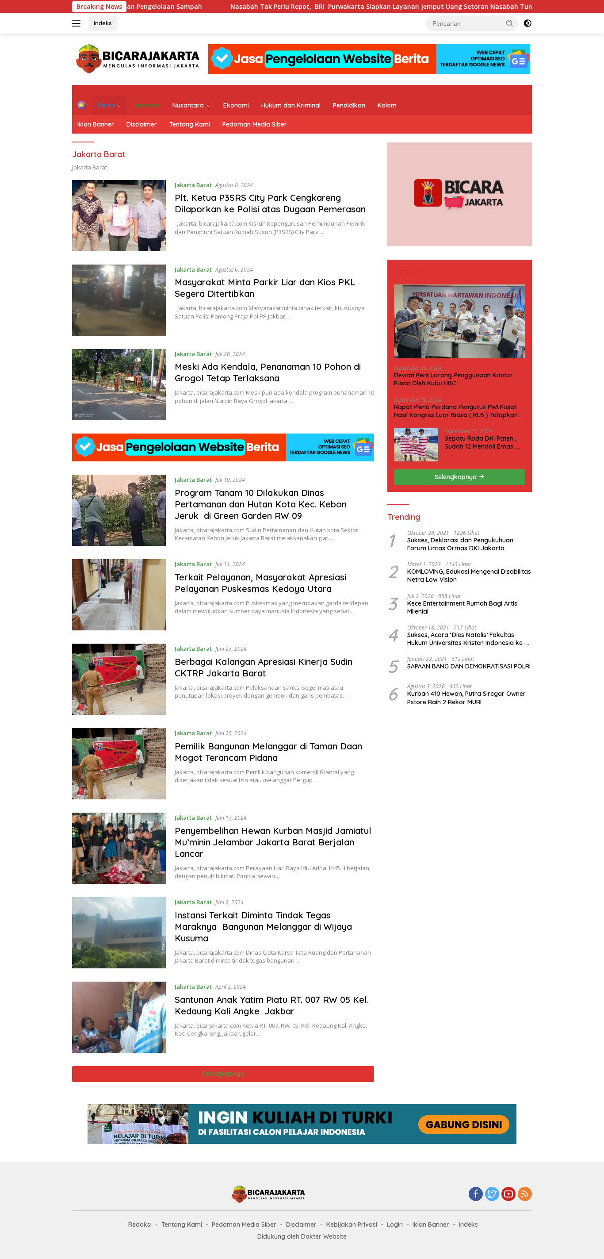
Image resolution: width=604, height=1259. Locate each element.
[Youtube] (508, 1194)
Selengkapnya (223, 1074)
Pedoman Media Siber (254, 124)
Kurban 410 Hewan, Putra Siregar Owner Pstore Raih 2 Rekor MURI (466, 698)
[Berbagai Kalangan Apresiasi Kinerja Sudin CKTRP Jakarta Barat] (119, 679)
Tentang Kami (189, 124)
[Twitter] (492, 1194)
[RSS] (525, 1194)
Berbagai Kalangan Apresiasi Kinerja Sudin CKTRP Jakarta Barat (263, 667)
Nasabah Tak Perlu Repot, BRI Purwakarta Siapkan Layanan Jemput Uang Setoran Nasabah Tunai (284, 7)
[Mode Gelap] (527, 23)
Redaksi (140, 1224)
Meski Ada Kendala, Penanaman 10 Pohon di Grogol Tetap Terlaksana (268, 372)
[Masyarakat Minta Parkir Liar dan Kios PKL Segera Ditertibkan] (119, 300)
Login (395, 1224)
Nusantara (188, 105)
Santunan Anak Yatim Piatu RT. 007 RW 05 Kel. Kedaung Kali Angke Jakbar (272, 1005)
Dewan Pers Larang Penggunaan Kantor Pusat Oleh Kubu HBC (453, 379)
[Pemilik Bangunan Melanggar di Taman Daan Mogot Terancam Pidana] (119, 763)
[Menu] (78, 23)
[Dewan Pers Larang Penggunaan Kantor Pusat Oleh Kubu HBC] (459, 321)
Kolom (387, 105)
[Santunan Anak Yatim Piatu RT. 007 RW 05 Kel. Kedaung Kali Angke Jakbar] (119, 1017)
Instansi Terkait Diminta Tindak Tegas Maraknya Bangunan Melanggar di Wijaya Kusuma (263, 927)
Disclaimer (141, 124)
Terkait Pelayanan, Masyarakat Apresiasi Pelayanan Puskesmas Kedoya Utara (260, 583)
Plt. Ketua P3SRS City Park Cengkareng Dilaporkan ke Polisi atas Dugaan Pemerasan (270, 203)
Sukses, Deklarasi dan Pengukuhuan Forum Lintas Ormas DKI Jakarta (460, 544)
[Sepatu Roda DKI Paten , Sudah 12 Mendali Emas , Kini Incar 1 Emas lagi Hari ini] (416, 444)
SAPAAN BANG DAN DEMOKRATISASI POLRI (469, 666)
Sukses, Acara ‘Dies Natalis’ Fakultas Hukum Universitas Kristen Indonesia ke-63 (466, 638)
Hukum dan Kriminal (291, 105)
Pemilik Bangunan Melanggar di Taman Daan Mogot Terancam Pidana (270, 752)
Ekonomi (236, 105)
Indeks (103, 23)
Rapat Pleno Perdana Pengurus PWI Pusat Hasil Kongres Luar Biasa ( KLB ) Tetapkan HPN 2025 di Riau (456, 410)
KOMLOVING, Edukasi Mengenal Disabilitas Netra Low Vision (469, 575)
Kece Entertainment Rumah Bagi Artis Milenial (462, 607)
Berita (106, 105)
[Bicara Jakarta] (139, 58)
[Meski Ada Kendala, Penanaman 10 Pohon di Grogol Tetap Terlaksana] (119, 384)
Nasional (147, 105)
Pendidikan (349, 105)
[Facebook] (476, 1194)
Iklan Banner (95, 124)
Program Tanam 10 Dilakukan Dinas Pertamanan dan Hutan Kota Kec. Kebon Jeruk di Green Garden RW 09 (261, 504)
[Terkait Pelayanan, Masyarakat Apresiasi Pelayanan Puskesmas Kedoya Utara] (119, 594)
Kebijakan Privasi (351, 1224)
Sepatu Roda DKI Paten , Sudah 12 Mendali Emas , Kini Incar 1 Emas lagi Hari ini (482, 442)
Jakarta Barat (193, 185)
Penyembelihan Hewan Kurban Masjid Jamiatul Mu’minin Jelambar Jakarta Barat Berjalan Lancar (273, 842)
